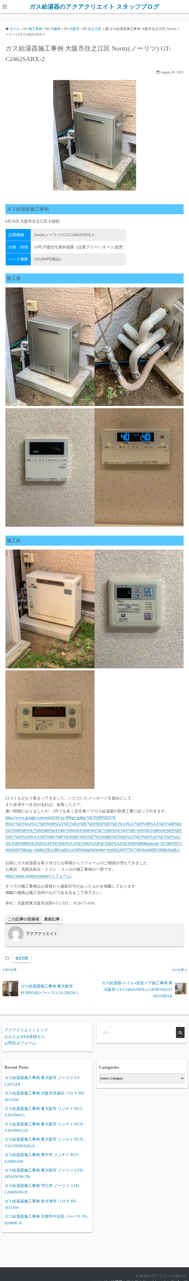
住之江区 (22, 958)
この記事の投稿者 (23, 919)
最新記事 (52, 919)
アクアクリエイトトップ (26, 1030)
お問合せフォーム (20, 1043)
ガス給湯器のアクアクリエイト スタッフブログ (94, 6)
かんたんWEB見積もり (24, 1037)
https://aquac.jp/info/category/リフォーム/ (38, 876)
